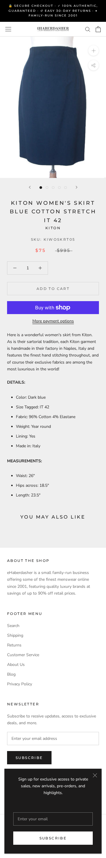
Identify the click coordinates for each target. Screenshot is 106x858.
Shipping (15, 635)
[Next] (76, 187)
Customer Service (23, 655)
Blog (11, 674)
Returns (14, 645)
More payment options (53, 321)
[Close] (95, 775)
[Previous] (30, 187)
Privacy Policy (19, 684)
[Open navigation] (8, 29)
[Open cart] (98, 29)
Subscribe (53, 838)
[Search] (87, 29)
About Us (16, 664)
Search (13, 625)
